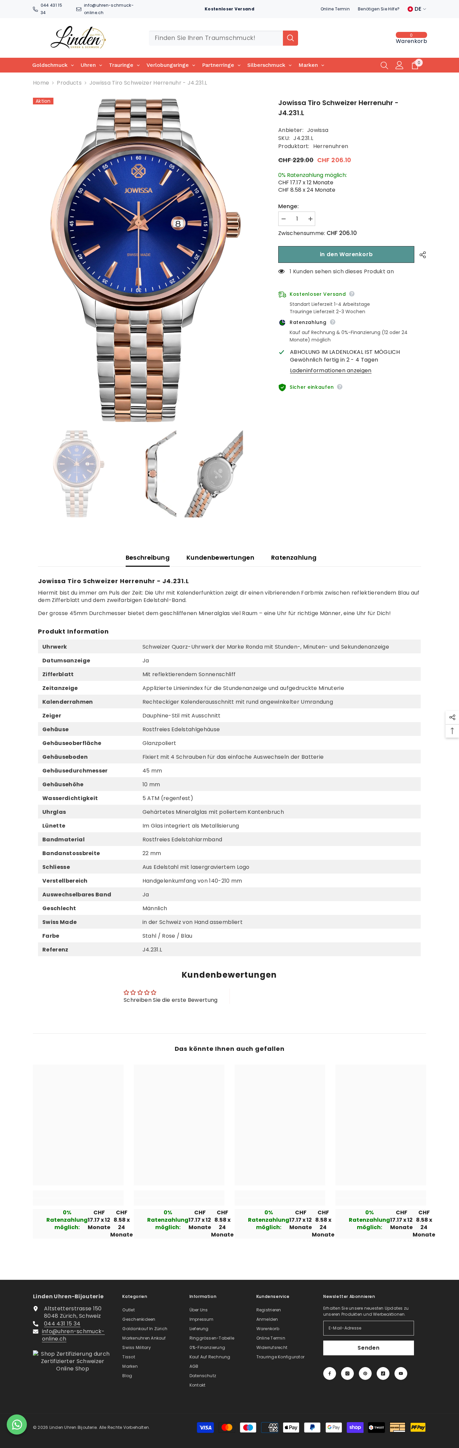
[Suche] (223, 38)
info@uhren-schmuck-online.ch (73, 1335)
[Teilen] (420, 255)
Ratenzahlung (294, 557)
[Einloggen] (399, 65)
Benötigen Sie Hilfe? (379, 9)
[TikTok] (383, 1373)
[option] (145, 260)
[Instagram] (347, 1373)
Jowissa (317, 130)
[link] (78, 1202)
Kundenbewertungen (220, 557)
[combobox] (216, 38)
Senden (369, 1348)
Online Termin (335, 9)
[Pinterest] (365, 1373)
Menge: (288, 206)
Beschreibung (148, 557)
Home (41, 83)
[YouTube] (400, 1373)
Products (69, 83)
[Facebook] (329, 1373)
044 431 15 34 (62, 1323)
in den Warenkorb (346, 254)
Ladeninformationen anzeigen (331, 370)
